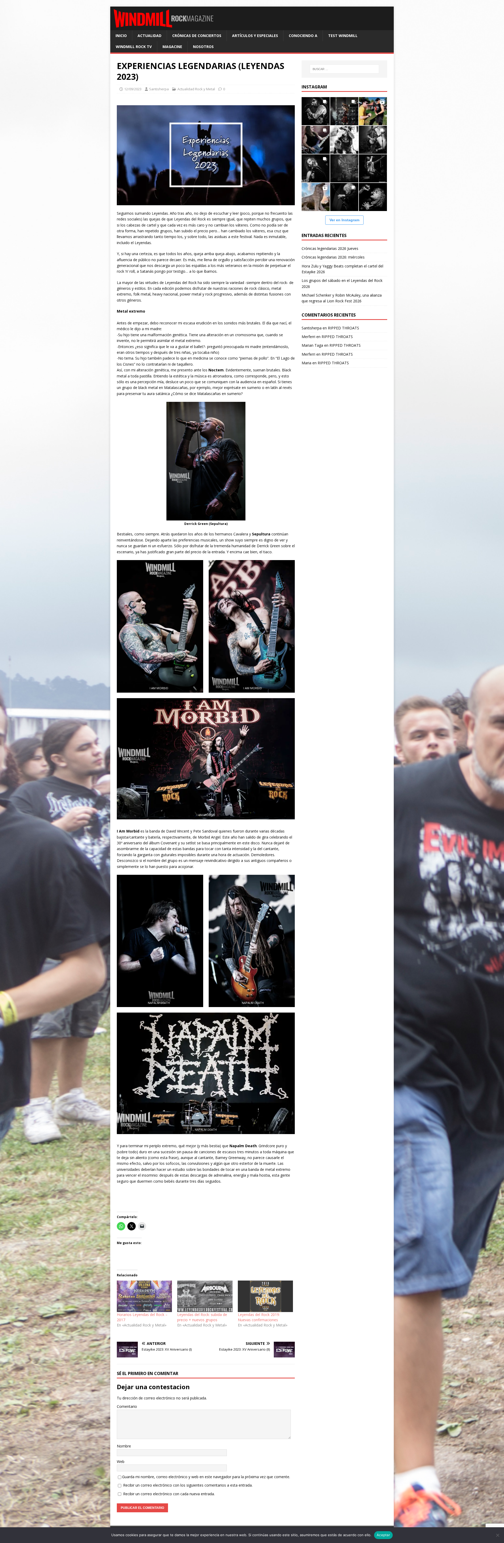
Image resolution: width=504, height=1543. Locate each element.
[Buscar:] (344, 69)
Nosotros (203, 46)
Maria (306, 362)
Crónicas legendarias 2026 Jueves (330, 248)
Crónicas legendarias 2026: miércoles (333, 257)
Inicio (121, 35)
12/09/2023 (132, 89)
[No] (497, 1535)
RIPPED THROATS (343, 327)
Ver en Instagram (344, 220)
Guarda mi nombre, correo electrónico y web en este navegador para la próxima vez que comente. (206, 1476)
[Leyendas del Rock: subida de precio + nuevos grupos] (204, 1296)
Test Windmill (343, 35)
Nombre (124, 1446)
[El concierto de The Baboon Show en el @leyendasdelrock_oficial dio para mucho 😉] (373, 111)
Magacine (172, 46)
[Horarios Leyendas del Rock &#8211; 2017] (144, 1296)
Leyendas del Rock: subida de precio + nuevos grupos (202, 1317)
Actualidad (149, 35)
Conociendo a (303, 35)
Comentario (127, 1406)
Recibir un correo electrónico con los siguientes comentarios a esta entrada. (188, 1485)
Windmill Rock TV (134, 46)
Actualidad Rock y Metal (196, 89)
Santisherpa (159, 89)
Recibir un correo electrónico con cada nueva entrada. (169, 1493)
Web (120, 1461)
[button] (159, 626)
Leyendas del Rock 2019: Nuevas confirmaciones (259, 1317)
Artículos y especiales (255, 35)
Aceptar (383, 1535)
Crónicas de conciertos (196, 35)
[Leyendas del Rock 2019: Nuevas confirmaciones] (265, 1296)
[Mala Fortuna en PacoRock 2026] (373, 140)
